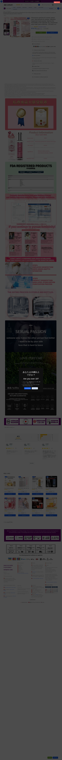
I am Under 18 (35, 388)
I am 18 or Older (27, 388)
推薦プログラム (57, 2)
